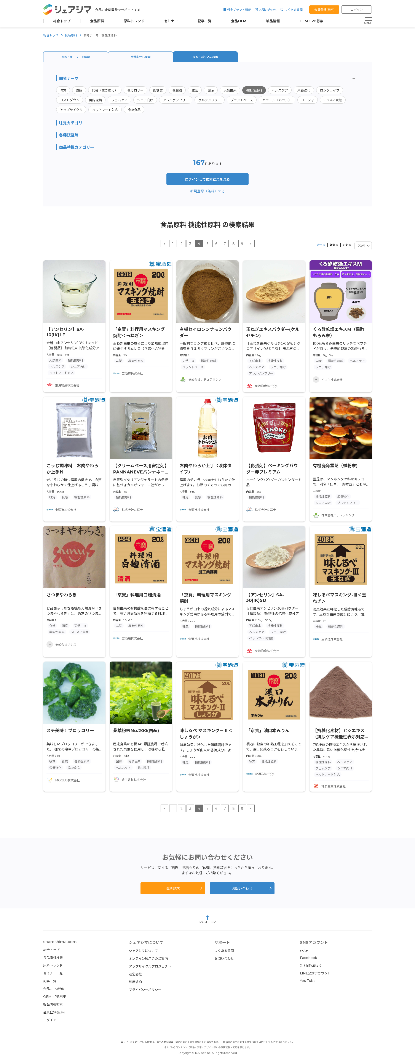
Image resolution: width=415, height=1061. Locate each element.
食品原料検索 (53, 958)
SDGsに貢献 (333, 100)
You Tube (308, 981)
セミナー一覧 (53, 973)
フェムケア (119, 100)
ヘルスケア (280, 90)
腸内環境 (95, 100)
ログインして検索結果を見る (207, 179)
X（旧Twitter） (311, 965)
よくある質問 (293, 10)
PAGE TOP (207, 922)
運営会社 (135, 974)
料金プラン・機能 (239, 10)
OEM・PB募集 (311, 21)
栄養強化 (303, 90)
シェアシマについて (143, 951)
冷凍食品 (134, 110)
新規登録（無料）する (207, 191)
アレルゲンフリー (176, 100)
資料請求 (173, 889)
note (304, 950)
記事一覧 (204, 21)
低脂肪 (177, 90)
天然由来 (229, 90)
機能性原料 (254, 90)
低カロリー (135, 90)
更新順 (347, 245)
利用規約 (135, 982)
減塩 (195, 90)
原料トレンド (134, 21)
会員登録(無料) (324, 10)
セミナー (171, 21)
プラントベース (241, 100)
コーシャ (307, 100)
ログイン (357, 10)
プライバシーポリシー (145, 990)
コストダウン (69, 100)
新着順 (334, 245)
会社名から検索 (140, 57)
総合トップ (61, 21)
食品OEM (238, 21)
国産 (211, 90)
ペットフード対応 (105, 110)
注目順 (321, 245)
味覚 (63, 90)
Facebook (308, 958)
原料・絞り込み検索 (205, 57)
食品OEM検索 (53, 989)
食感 (79, 90)
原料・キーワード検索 (76, 57)
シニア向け (145, 100)
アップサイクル (71, 110)
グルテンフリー (209, 100)
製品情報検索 (53, 1004)
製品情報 (273, 21)
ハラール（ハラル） (277, 100)
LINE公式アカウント (315, 973)
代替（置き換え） (105, 90)
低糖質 (158, 90)
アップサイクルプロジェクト (150, 966)
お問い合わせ (268, 10)
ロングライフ (329, 90)
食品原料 (97, 21)
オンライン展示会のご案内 (148, 958)
